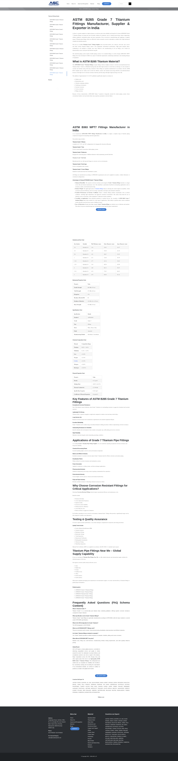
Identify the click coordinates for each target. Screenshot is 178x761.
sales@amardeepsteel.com (54, 737)
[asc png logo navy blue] (53, 2)
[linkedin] (105, 700)
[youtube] (102, 700)
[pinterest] (108, 700)
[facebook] (94, 700)
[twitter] (96, 700)
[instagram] (99, 700)
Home (80, 8)
